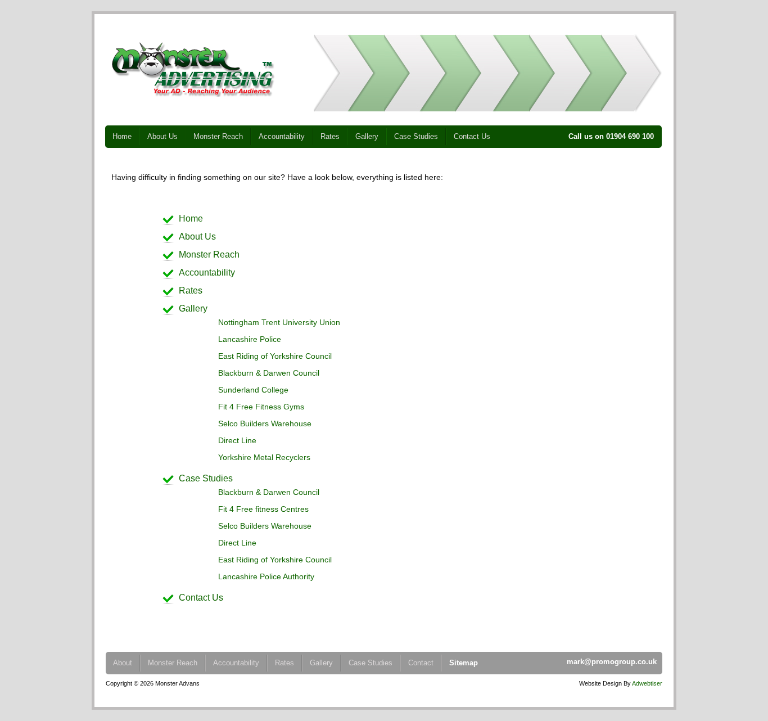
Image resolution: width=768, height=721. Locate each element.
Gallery (366, 136)
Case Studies (416, 136)
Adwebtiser (647, 683)
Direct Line (237, 440)
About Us (162, 136)
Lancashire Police (249, 339)
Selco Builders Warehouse (264, 423)
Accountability (282, 136)
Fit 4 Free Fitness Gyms (261, 406)
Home (122, 136)
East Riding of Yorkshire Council (275, 356)
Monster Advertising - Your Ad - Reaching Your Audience (193, 69)
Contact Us (472, 136)
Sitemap (463, 663)
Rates (330, 136)
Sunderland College (253, 389)
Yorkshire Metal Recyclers (264, 457)
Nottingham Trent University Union (279, 322)
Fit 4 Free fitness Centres (263, 508)
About (122, 663)
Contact (420, 663)
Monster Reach (218, 136)
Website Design (600, 683)
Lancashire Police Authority (266, 576)
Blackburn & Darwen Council (268, 372)
